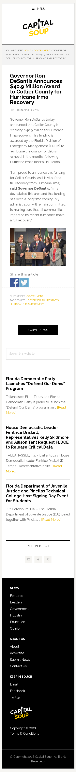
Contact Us (18, 666)
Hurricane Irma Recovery (27, 304)
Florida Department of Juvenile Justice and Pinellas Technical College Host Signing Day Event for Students (37, 493)
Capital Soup (38, 27)
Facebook (17, 691)
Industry (16, 615)
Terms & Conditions (24, 733)
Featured (16, 596)
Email (14, 684)
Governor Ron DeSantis (43, 300)
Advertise (17, 653)
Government (35, 296)
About (14, 647)
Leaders (16, 602)
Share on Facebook (14, 282)
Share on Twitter (24, 282)
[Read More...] (51, 520)
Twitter (15, 697)
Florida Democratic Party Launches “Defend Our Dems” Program (35, 383)
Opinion (15, 628)
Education (17, 622)
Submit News (38, 330)
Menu (41, 8)
